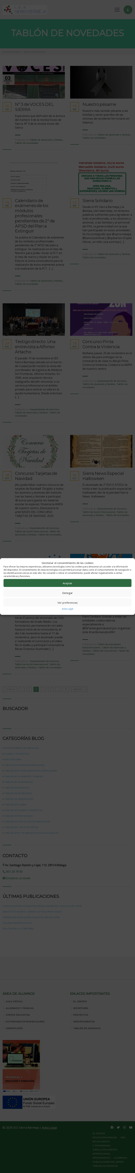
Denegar (67, 592)
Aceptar (67, 583)
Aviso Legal (67, 608)
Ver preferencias (67, 602)
